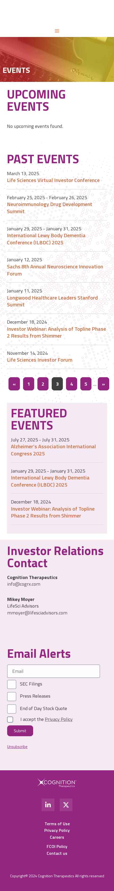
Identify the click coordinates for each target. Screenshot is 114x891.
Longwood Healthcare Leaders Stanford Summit (52, 301)
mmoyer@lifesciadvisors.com (37, 612)
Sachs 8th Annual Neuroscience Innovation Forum (55, 270)
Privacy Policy (57, 830)
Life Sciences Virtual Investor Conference (53, 180)
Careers (57, 837)
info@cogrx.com (23, 583)
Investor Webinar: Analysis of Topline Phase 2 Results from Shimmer (56, 332)
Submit (20, 731)
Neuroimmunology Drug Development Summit (49, 207)
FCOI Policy (57, 846)
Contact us (57, 853)
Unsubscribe (17, 747)
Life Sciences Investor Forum (39, 360)
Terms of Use (57, 823)
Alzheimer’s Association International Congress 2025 (53, 450)
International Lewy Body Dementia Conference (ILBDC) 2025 (46, 238)
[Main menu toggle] (57, 31)
